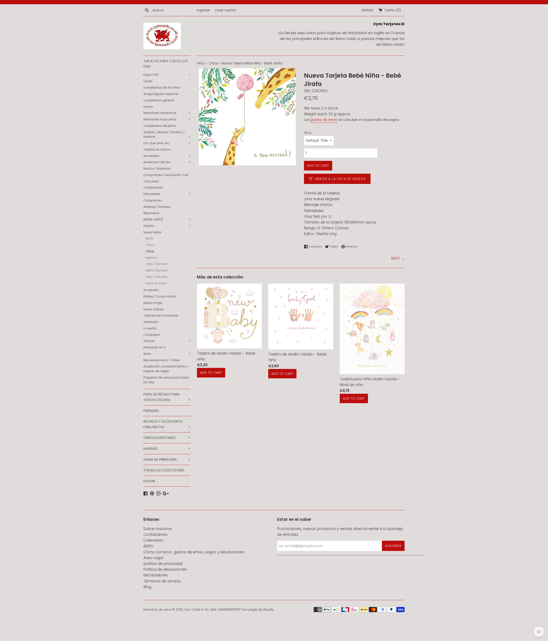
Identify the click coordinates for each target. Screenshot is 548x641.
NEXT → (398, 258)
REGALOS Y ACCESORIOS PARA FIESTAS (167, 424)
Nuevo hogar (152, 303)
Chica (150, 251)
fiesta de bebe (156, 283)
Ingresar (203, 10)
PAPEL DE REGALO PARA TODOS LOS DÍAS (167, 397)
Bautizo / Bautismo (157, 169)
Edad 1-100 (167, 75)
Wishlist (367, 10)
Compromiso (152, 200)
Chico (150, 245)
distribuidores (155, 575)
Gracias (167, 341)
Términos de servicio (162, 581)
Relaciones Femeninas (167, 113)
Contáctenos (155, 534)
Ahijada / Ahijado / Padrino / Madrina (167, 134)
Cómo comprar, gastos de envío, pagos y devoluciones (193, 552)
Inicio (201, 63)
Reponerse (151, 213)
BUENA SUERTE (167, 220)
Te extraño (151, 290)
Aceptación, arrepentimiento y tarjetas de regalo (165, 368)
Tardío (147, 81)
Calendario (153, 540)
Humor (148, 107)
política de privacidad (162, 563)
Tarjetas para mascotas (160, 316)
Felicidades (167, 194)
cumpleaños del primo (159, 126)
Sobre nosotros (157, 528)
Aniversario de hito (167, 162)
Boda (167, 354)
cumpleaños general (158, 100)
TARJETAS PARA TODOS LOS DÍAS (166, 64)
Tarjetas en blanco (157, 150)
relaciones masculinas (167, 119)
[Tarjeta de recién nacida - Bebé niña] (229, 316)
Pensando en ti (154, 347)
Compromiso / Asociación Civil (165, 175)
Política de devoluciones (165, 569)
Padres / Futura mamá (159, 297)
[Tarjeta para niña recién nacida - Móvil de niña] (372, 329)
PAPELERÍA (151, 410)
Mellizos (151, 258)
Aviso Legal (153, 557)
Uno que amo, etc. (167, 143)
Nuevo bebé (166, 232)
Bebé (149, 239)
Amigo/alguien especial (160, 94)
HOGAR (149, 481)
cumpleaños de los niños (161, 88)
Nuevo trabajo (153, 309)
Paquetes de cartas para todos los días (166, 380)
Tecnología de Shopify (257, 610)
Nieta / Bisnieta (156, 270)
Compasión (151, 335)
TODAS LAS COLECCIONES (163, 470)
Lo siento (149, 328)
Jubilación (150, 322)
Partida (167, 226)
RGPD (148, 546)
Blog (147, 586)
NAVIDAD (167, 448)
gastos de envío (324, 119)
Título (308, 133)
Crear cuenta (225, 10)
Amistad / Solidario (157, 207)
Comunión (151, 181)
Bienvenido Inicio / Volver (161, 360)
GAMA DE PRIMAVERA (167, 459)
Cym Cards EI (193, 610)
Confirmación (153, 188)
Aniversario (167, 156)
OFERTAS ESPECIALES (167, 437)
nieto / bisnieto (157, 264)
